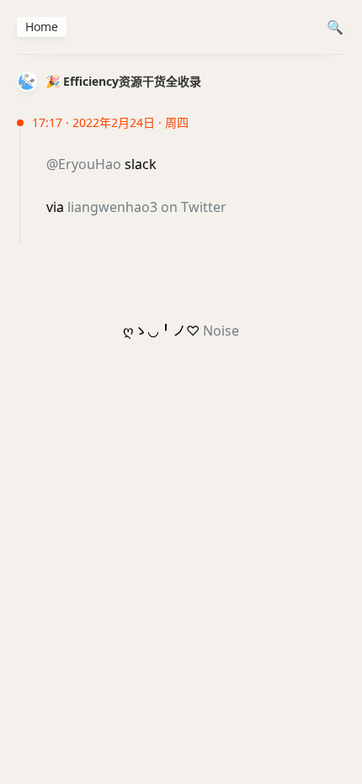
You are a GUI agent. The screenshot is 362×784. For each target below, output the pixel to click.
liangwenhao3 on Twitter (146, 207)
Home (41, 26)
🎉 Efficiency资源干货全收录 (123, 81)
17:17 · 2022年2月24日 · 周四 (110, 122)
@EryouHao (83, 164)
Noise (221, 330)
